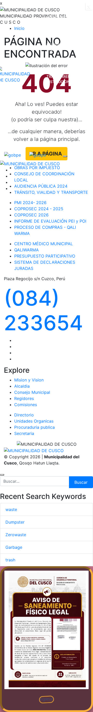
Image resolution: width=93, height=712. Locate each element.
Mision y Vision (29, 379)
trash (10, 559)
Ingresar (46, 699)
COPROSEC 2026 (31, 214)
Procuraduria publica (34, 427)
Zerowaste (15, 534)
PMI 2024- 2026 (30, 202)
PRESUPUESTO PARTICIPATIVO (44, 256)
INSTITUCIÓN (58, 17)
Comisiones (25, 404)
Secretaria (24, 433)
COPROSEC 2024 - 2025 (38, 208)
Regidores (24, 398)
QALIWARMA (26, 249)
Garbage (13, 547)
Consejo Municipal (32, 392)
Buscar (81, 482)
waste (11, 509)
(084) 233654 (43, 310)
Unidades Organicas (33, 421)
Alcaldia (22, 386)
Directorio (24, 414)
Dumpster (15, 522)
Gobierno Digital (56, 47)
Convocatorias (62, 135)
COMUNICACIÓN (61, 108)
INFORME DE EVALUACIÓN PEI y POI (50, 221)
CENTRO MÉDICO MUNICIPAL (43, 243)
